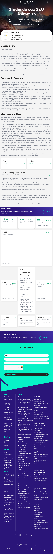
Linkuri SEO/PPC (38, 499)
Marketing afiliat (38, 428)
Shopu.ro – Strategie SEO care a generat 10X (25, 421)
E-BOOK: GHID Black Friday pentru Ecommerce (9, 504)
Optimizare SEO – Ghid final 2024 (24, 483)
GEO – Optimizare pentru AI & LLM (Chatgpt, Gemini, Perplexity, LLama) (8, 424)
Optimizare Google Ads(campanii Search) (39, 413)
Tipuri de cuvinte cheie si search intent (24, 504)
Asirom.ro (41, 74)
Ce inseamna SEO (22, 443)
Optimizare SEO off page (24, 465)
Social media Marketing (39, 442)
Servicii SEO (7, 396)
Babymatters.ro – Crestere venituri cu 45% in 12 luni (24, 414)
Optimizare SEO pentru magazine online (23, 490)
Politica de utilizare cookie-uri (12, 549)
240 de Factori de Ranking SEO (8, 520)
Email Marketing (8, 419)
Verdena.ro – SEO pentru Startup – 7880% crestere (24, 417)
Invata (20, 394)
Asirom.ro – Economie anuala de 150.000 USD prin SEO (25, 407)
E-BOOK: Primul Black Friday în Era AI (9, 495)
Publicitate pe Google (39, 470)
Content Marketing (38, 512)
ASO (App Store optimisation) (41, 522)
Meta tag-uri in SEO (23, 501)
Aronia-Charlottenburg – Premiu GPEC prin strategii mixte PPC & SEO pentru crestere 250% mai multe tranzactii (24, 436)
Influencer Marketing (39, 436)
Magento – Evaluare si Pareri (41, 497)
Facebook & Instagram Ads (7, 404)
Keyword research (22, 485)
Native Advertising (22, 473)
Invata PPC (37, 396)
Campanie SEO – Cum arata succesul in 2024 (24, 454)
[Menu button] (5, 2)
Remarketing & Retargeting (40, 520)
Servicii (6, 394)
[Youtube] (31, 535)
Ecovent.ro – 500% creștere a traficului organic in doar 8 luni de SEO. (25, 429)
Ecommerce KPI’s (38, 444)
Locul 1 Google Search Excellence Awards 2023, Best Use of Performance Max (9, 482)
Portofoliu (6, 440)
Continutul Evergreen (23, 497)
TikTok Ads (6, 407)
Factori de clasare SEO (23, 487)
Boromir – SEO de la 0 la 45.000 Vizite (24, 425)
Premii (6, 472)
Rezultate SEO (21, 461)
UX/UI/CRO (7, 429)
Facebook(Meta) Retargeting (41, 403)
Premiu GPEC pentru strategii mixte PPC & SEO (9, 476)
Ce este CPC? (37, 399)
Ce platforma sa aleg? (39, 472)
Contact (6, 449)
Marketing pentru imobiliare (41, 454)
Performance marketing (40, 446)
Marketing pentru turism (40, 464)
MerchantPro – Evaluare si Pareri (40, 475)
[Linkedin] (25, 535)
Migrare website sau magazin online (41, 529)
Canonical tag (21, 495)
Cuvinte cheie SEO (22, 451)
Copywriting (7, 417)
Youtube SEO (21, 480)
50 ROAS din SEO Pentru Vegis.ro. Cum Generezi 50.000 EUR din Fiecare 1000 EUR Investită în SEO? (25, 402)
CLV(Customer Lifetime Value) (41, 434)
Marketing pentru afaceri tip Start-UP (41, 461)
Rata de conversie (38, 432)
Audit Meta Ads (37, 526)
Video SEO (36, 510)
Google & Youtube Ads (8, 400)
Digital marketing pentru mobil (41, 440)
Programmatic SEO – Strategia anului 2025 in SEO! (9, 499)
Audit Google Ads (38, 524)
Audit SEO (20, 467)
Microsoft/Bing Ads (8, 412)
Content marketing (22, 471)
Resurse (6, 489)
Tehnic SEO (37, 504)
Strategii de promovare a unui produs (41, 452)
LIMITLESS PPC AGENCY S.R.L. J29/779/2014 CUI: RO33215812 (8, 465)
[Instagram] (20, 535)
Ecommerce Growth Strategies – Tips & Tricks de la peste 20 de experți (9, 515)
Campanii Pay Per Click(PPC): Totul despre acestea (41, 423)
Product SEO (37, 508)
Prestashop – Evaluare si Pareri (40, 489)
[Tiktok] (37, 535)
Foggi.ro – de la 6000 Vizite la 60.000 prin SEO (25, 410)
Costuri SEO (21, 459)
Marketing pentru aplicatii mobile (40, 457)
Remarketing (37, 405)
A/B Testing (37, 430)
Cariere (6, 445)
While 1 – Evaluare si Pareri (40, 484)
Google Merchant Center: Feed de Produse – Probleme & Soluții (41, 409)
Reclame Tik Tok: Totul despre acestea (41, 419)
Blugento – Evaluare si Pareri (41, 486)
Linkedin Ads (7, 409)
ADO (5, 431)
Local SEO (20, 469)
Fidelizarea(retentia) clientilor (41, 449)
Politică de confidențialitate (29, 549)
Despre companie (7, 437)
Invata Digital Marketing (40, 425)
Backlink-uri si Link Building (24, 475)
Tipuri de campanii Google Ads (41, 416)
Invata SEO (21, 441)
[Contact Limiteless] (48, 2)
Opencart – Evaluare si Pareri (41, 491)
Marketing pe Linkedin (39, 466)
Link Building (37, 514)
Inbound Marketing (38, 468)
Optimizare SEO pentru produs (25, 499)
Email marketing (38, 438)
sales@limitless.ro (8, 454)
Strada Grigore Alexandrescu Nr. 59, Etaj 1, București (9, 459)
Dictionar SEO (21, 449)
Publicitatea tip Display (39, 401)
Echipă (5, 442)
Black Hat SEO (21, 478)
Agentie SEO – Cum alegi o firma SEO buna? (24, 446)
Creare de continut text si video (40, 517)
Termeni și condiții (43, 549)
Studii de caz (21, 396)
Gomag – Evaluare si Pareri (40, 478)
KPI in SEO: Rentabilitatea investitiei (24, 508)
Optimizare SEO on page (24, 463)
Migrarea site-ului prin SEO (24, 493)
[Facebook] (15, 535)
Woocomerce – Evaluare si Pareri (40, 494)
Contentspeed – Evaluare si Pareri (40, 481)
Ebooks (6, 491)
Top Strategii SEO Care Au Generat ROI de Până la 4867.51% (9, 510)
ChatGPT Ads (7, 414)
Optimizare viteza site (23, 457)
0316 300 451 (7, 452)
